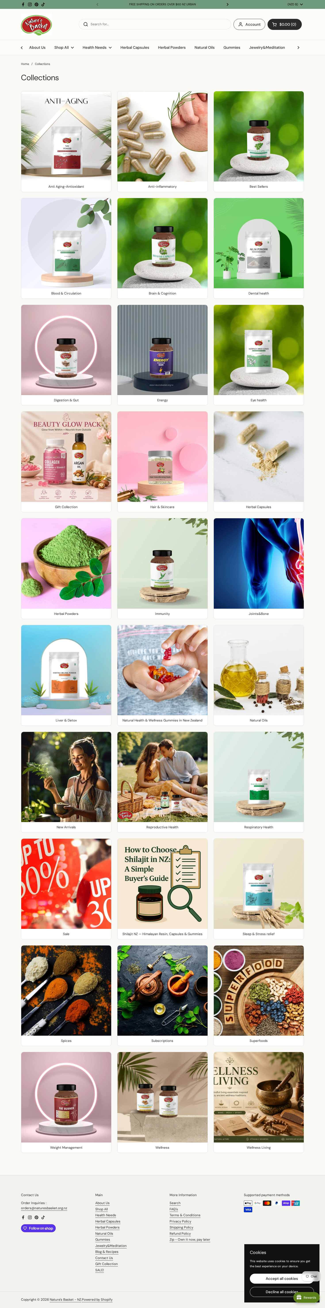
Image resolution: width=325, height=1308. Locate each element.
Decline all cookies (282, 1291)
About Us (102, 1203)
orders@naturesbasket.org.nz (44, 1208)
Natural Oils (104, 1233)
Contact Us (104, 1258)
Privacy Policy (180, 1221)
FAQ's (174, 1209)
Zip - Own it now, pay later (190, 1239)
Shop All (101, 1209)
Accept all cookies (282, 1278)
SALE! (99, 1270)
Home (25, 64)
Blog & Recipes (107, 1252)
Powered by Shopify (97, 1299)
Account (253, 24)
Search (175, 1203)
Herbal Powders (107, 1227)
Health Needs (105, 1215)
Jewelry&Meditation (111, 1246)
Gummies (102, 1239)
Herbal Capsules (107, 1221)
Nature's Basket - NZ (65, 1299)
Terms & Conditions (185, 1215)
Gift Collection (106, 1264)
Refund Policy (180, 1233)
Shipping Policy (181, 1227)
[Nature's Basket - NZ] (36, 24)
